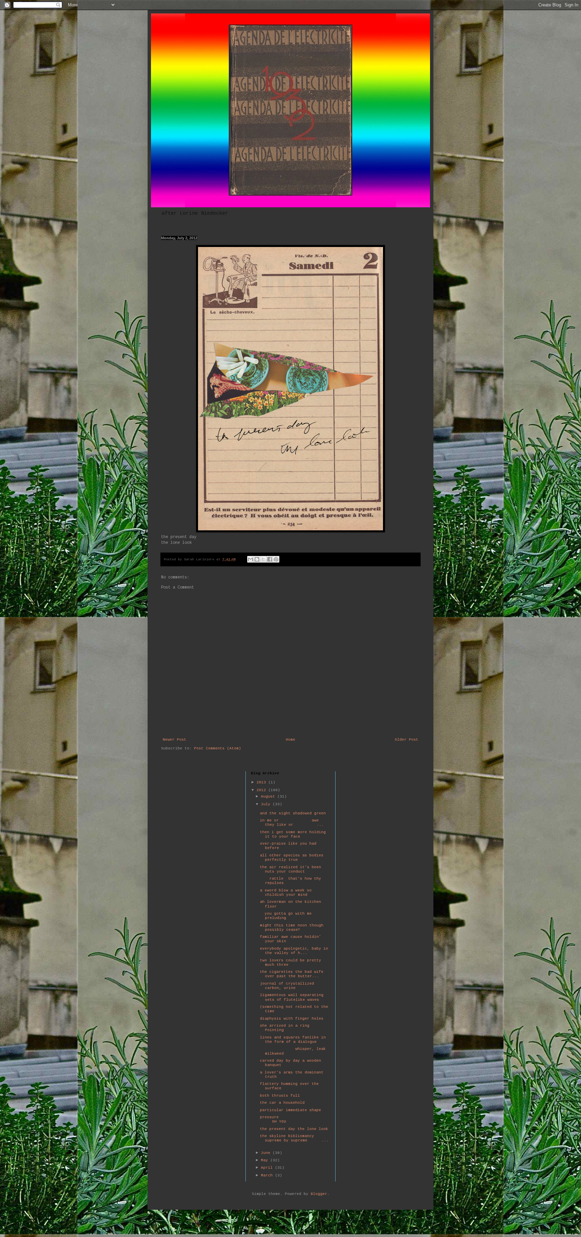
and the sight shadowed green (293, 813)
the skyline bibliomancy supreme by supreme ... (294, 1138)
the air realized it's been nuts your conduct (290, 869)
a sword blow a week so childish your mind (286, 892)
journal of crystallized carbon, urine (287, 986)
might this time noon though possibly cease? (291, 927)
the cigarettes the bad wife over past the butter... (291, 974)
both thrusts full (280, 1096)
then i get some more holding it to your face (293, 834)
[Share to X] (263, 559)
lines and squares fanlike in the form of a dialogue (293, 1039)
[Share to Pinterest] (276, 559)
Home (290, 740)
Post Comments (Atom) (217, 748)
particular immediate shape (290, 1110)
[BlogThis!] (257, 559)
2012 (262, 790)
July (267, 804)
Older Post (406, 740)
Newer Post (174, 740)
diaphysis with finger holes (291, 1019)
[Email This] (250, 559)
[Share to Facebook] (269, 559)
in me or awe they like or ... (292, 822)
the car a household (282, 1103)
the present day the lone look (294, 1129)
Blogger (319, 1194)
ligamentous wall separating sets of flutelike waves (291, 997)
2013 (262, 782)
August (269, 796)
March (268, 1175)
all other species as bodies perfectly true (291, 857)
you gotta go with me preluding (286, 916)
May (265, 1160)
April (268, 1168)
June (267, 1153)
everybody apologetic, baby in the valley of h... (294, 951)
